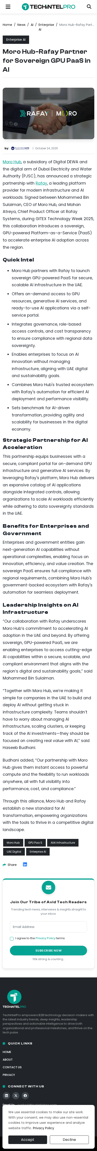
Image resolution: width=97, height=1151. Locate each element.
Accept (27, 1139)
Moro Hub (12, 162)
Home (7, 24)
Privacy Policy (45, 938)
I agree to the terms (40, 938)
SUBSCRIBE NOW (48, 950)
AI (32, 24)
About (8, 1060)
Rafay (41, 183)
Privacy (9, 1075)
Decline (69, 1139)
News (21, 24)
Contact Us (12, 1067)
